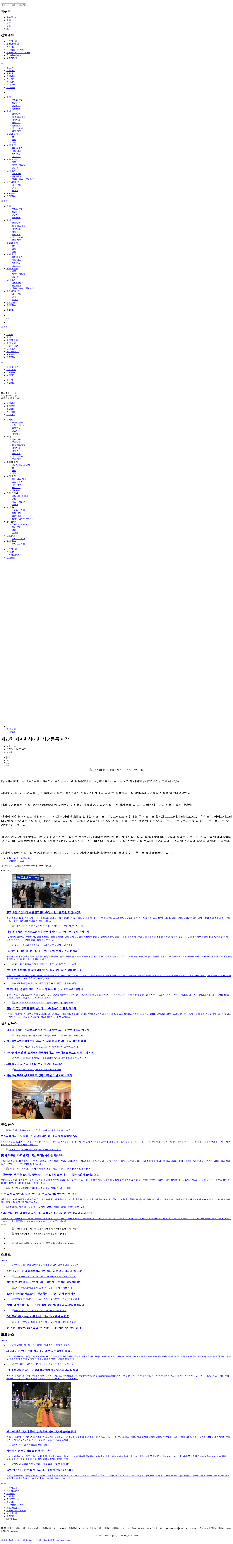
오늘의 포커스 (18, 100)
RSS (15, 1519)
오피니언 (10, 171)
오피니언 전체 (18, 510)
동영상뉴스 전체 (20, 544)
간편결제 (10, 82)
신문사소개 (11, 41)
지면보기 (10, 414)
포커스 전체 (17, 422)
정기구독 (10, 85)
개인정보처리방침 (15, 50)
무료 (8, 26)
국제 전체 (16, 439)
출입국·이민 (17, 148)
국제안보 (16, 120)
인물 (14, 162)
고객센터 (10, 87)
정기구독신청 (12, 1499)
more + (4, 1260)
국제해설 (16, 108)
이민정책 (16, 156)
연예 (14, 188)
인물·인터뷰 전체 (20, 496)
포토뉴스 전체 (18, 538)
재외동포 (16, 154)
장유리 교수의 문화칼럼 (23, 179)
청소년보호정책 (14, 55)
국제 (8, 111)
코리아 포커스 (13, 134)
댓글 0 (9, 752)
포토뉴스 (10, 193)
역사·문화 (16, 185)
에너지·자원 (17, 128)
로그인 (9, 68)
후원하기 (10, 73)
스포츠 (15, 190)
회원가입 (10, 70)
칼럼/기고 (16, 176)
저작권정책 (11, 58)
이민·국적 (11, 145)
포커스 (9, 97)
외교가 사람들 (18, 165)
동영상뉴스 (11, 196)
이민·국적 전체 (19, 479)
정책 (14, 142)
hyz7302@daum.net (15, 861)
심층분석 (16, 103)
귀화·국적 (16, 151)
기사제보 (10, 79)
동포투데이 (11, 17)
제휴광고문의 (12, 44)
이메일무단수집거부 (16, 1510)
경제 (14, 139)
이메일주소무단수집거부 (18, 52)
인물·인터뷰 (12, 159)
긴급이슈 (16, 105)
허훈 (8, 20)
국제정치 (16, 122)
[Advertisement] (83, 601)
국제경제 (16, 125)
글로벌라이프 (12, 182)
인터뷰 (15, 168)
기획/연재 (16, 173)
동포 (8, 23)
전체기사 (10, 76)
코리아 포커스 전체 (21, 465)
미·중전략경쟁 (18, 117)
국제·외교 (16, 131)
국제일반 (16, 114)
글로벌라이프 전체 (21, 524)
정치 (14, 137)
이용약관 (10, 47)
